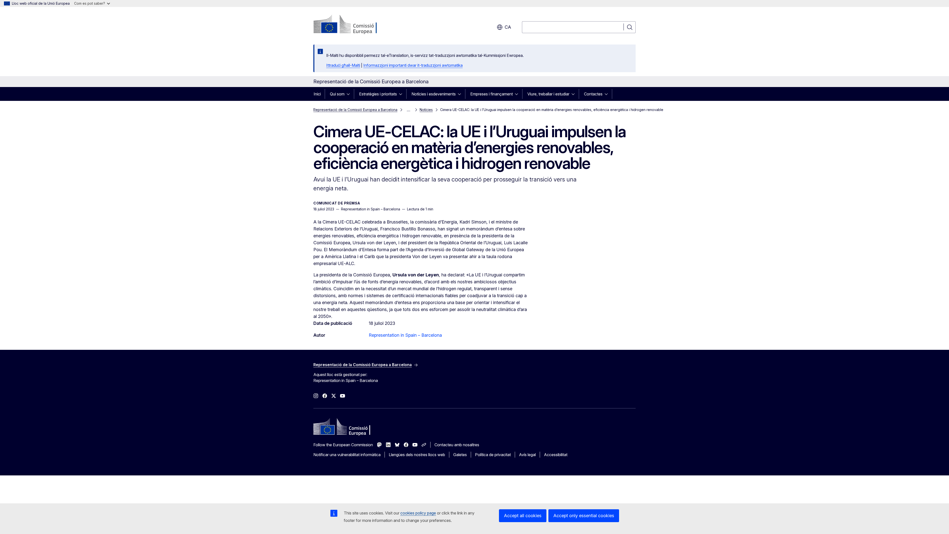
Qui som (337, 93)
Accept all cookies (522, 515)
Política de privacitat (493, 454)
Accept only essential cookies (583, 515)
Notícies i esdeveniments (433, 93)
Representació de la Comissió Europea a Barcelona (355, 110)
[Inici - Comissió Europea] (353, 25)
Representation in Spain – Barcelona (405, 335)
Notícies (426, 110)
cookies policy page (418, 513)
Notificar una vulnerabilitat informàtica (347, 454)
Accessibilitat (555, 454)
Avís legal (527, 454)
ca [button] (508, 27)
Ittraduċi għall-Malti (343, 65)
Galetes (460, 454)
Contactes (593, 93)
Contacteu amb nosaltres (456, 444)
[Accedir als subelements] (349, 94)
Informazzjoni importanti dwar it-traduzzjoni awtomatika (413, 65)
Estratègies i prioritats (378, 93)
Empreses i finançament (491, 93)
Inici (317, 93)
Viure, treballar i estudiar (548, 93)
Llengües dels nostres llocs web (417, 454)
